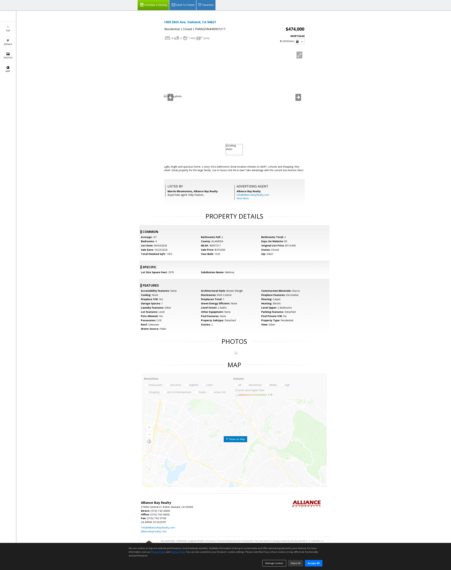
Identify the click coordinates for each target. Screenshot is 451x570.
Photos (8, 57)
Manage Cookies (274, 563)
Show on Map (236, 439)
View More (243, 198)
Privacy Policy (158, 551)
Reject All (295, 563)
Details (8, 44)
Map (8, 71)
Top (8, 30)
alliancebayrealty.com (154, 531)
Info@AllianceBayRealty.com (253, 194)
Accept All (314, 563)
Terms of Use (178, 551)
